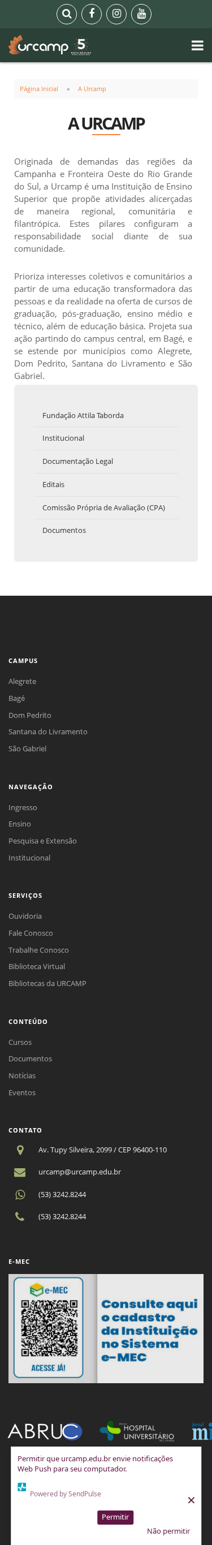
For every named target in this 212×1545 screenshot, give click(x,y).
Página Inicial (39, 88)
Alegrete (22, 681)
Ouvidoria (25, 916)
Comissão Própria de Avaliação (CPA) (103, 507)
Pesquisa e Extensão (42, 841)
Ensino (19, 824)
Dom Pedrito (29, 715)
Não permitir (168, 1531)
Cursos (20, 1042)
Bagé (16, 698)
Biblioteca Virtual (36, 966)
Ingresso (22, 807)
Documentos (64, 530)
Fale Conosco (30, 933)
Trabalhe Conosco (38, 950)
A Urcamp (92, 88)
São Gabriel (27, 748)
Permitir (115, 1517)
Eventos (22, 1092)
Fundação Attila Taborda (83, 415)
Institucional (63, 438)
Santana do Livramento (48, 731)
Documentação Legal (77, 461)
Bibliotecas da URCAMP (47, 983)
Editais (53, 484)
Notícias (22, 1075)
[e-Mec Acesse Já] (106, 1328)
